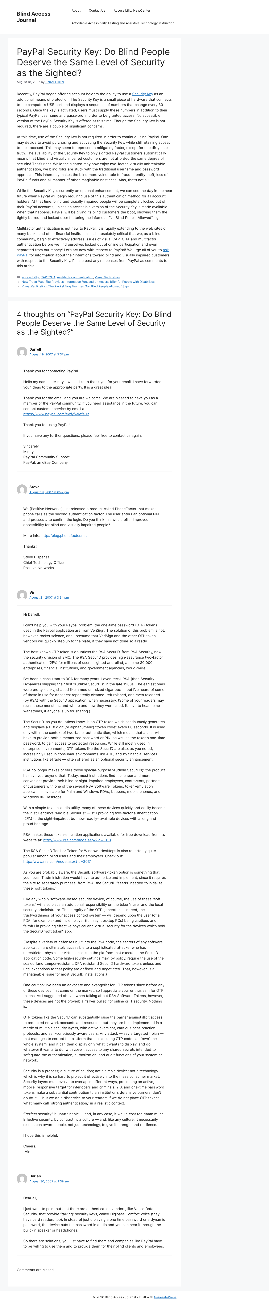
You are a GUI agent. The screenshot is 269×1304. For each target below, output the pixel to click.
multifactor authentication (75, 277)
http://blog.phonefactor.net (64, 535)
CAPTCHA (48, 277)
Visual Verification (107, 277)
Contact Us (97, 10)
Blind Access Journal (33, 17)
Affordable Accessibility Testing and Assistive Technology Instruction (123, 23)
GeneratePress (165, 1297)
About (76, 10)
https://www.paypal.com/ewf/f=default (56, 414)
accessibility (30, 277)
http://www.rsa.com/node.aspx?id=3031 (57, 861)
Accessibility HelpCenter (132, 10)
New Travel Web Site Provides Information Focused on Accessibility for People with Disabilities (88, 281)
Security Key (142, 94)
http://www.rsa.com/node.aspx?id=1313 (77, 840)
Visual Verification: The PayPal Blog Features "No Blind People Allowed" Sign (75, 286)
